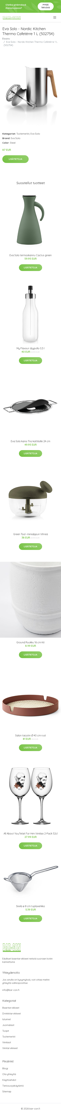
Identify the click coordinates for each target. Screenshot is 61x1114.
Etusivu (6, 38)
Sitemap (6, 1091)
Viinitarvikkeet (10, 1048)
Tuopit (5, 1030)
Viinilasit (6, 1042)
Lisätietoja (15, 159)
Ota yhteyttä (9, 1074)
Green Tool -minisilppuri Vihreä (30, 534)
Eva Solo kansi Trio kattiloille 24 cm (30, 441)
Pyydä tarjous (45, 6)
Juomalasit (8, 1025)
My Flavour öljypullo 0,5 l (30, 348)
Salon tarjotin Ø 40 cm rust (30, 735)
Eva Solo (35, 133)
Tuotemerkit (22, 133)
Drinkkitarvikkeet (11, 1013)
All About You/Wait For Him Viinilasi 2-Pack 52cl (31, 833)
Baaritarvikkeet (10, 1007)
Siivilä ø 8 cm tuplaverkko (30, 906)
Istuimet (6, 1019)
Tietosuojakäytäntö (13, 1085)
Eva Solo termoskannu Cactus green (31, 255)
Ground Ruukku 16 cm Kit (30, 642)
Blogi (5, 1068)
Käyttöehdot (9, 1079)
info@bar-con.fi (10, 989)
